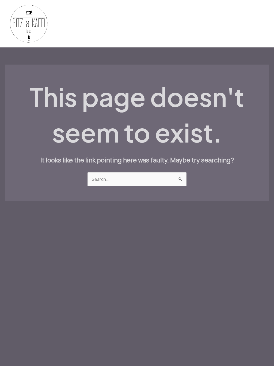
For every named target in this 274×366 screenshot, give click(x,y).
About (139, 33)
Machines (131, 14)
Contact (116, 33)
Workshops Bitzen (200, 14)
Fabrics (89, 14)
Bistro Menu (161, 14)
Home (68, 14)
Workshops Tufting (81, 33)
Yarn (109, 14)
